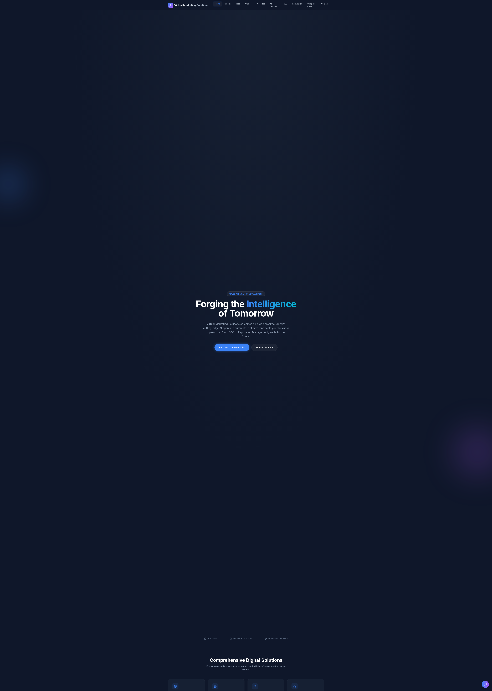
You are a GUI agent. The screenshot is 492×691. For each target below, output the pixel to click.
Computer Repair (311, 5)
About (227, 4)
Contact (324, 4)
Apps (238, 4)
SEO (285, 4)
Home (217, 4)
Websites (261, 4)
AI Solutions (274, 5)
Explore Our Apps (264, 347)
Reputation (297, 4)
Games (248, 4)
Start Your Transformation (232, 347)
